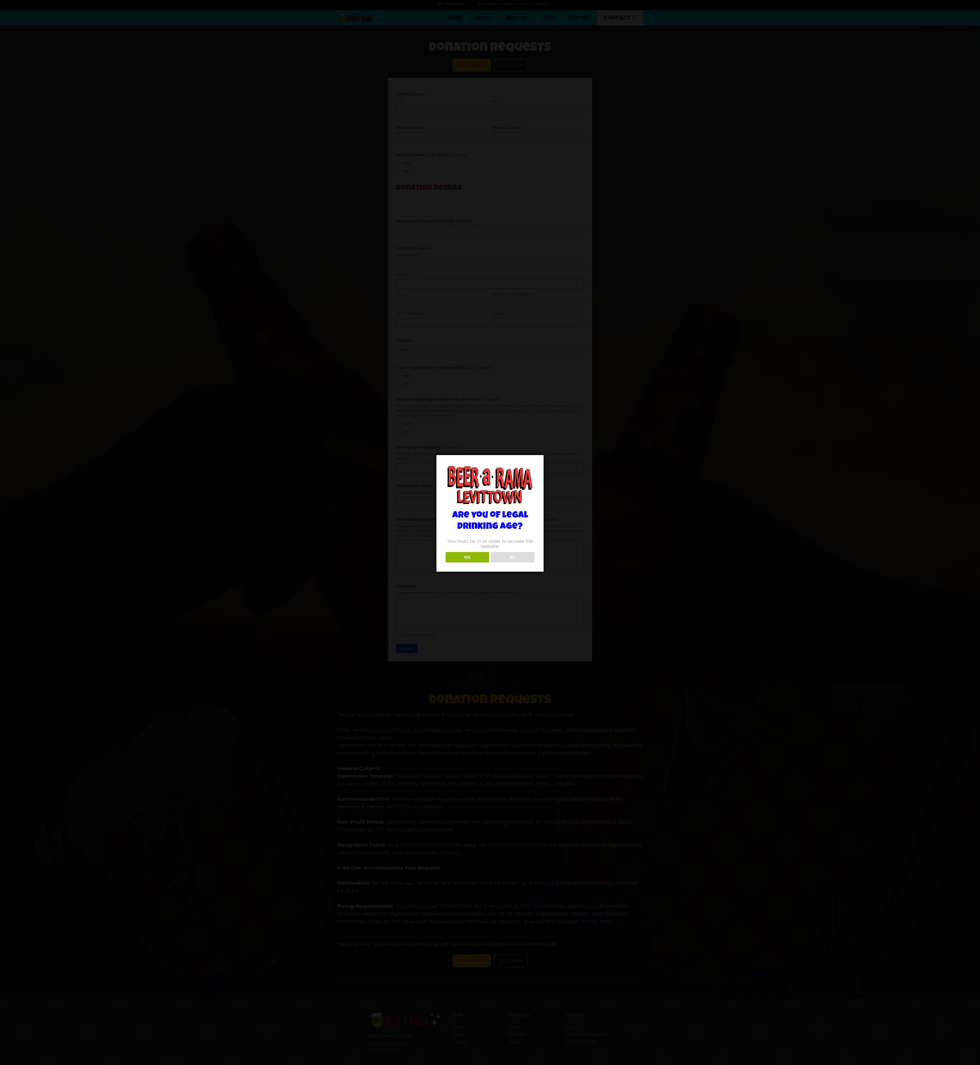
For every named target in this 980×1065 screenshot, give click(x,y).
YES (467, 557)
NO (512, 557)
